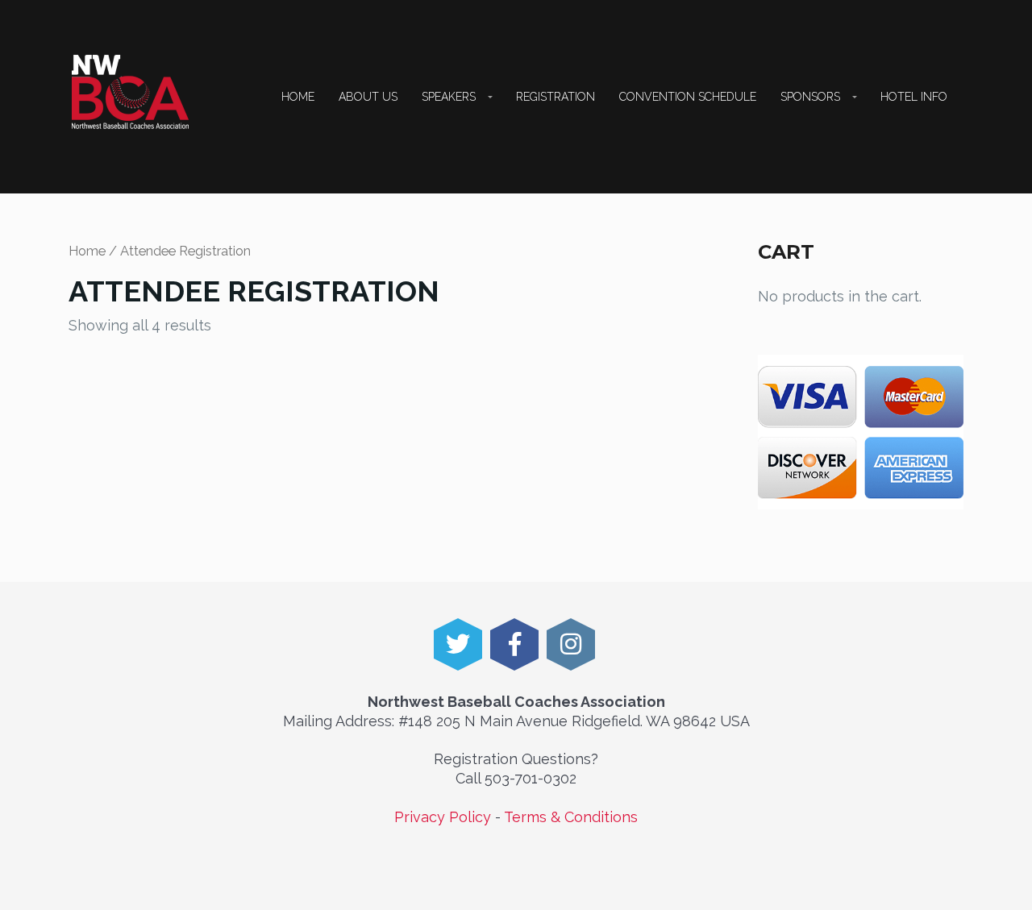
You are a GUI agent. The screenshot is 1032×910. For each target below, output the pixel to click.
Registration (555, 96)
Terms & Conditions (571, 816)
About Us (368, 96)
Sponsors (810, 96)
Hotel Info (913, 96)
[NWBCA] (130, 92)
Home (297, 96)
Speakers (449, 96)
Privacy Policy (442, 816)
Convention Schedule (687, 96)
